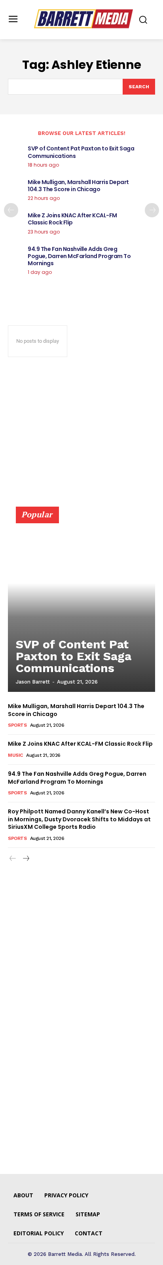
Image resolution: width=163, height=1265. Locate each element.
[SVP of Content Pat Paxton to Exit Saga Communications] (81, 603)
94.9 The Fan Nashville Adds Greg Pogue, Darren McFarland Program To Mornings (79, 256)
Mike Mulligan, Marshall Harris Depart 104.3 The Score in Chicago (78, 185)
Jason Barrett (33, 682)
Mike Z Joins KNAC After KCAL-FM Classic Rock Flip (72, 218)
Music (15, 755)
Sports (17, 725)
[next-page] (152, 210)
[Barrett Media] (83, 18)
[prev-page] (11, 210)
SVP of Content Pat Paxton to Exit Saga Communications (81, 152)
